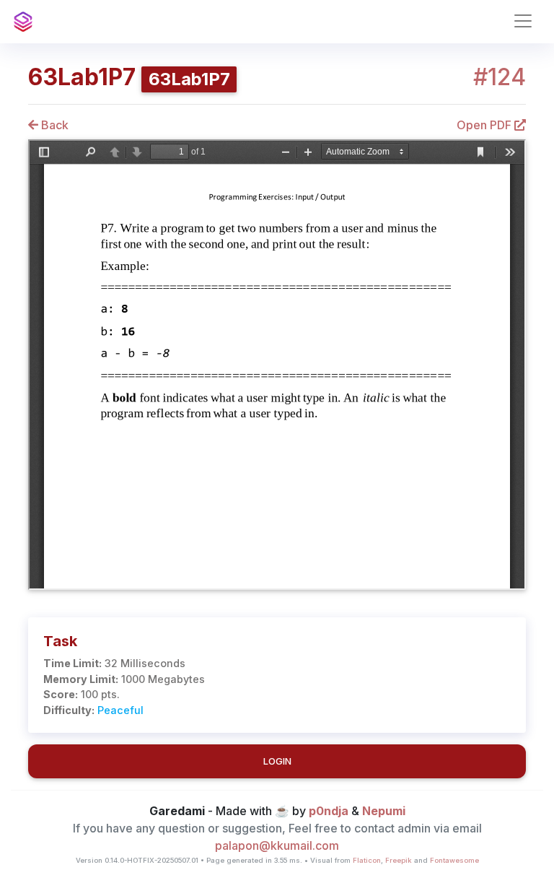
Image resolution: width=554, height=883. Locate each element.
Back (53, 125)
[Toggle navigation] (523, 21)
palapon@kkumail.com (277, 845)
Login (277, 761)
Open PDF (485, 125)
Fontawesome (454, 860)
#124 (499, 77)
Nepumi (383, 811)
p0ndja (328, 811)
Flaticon (367, 860)
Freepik (398, 860)
